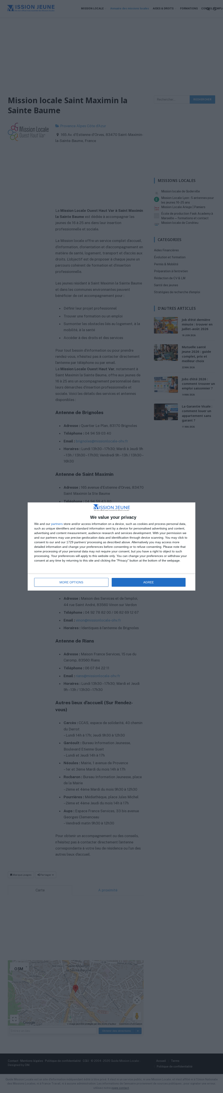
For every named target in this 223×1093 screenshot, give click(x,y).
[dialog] (111, 546)
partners (57, 523)
